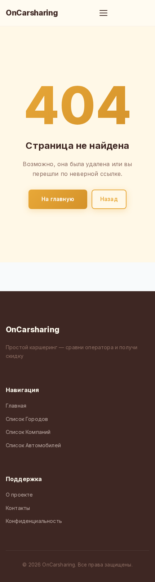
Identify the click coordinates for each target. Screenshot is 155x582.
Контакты (18, 508)
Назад (109, 199)
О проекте (19, 495)
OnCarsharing (32, 12)
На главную (57, 199)
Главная (16, 406)
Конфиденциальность (34, 521)
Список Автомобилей (33, 445)
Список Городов (27, 419)
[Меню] (103, 13)
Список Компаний (28, 432)
